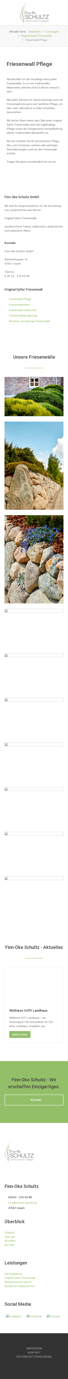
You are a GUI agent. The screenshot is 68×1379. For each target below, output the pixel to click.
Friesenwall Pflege (20, 299)
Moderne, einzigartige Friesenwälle (29, 321)
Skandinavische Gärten (18, 1282)
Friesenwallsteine (19, 304)
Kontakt (36, 1100)
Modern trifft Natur (24, 1010)
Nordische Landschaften (20, 1286)
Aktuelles (10, 1240)
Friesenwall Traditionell (22, 310)
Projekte (10, 1232)
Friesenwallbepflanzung (23, 315)
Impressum (34, 1348)
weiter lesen (20, 1034)
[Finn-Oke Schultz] (34, 12)
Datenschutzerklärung (34, 1356)
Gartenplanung (13, 1273)
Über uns (10, 1236)
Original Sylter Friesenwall (20, 1277)
